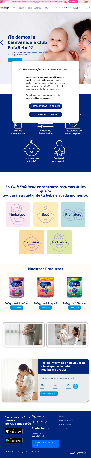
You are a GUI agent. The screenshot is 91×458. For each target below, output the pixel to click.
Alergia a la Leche (46, 8)
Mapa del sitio (63, 429)
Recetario (61, 7)
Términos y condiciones (66, 420)
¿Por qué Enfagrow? (75, 8)
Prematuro (73, 214)
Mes (55, 385)
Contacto (62, 416)
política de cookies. (41, 98)
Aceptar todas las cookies (45, 106)
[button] (89, 7)
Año (68, 385)
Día (42, 385)
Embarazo (15, 7)
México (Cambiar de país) (43, 443)
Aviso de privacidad (65, 425)
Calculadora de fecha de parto (73, 132)
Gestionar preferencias (45, 114)
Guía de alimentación (18, 132)
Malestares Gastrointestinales (38, 8)
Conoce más (17, 307)
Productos (66, 7)
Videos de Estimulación (46, 132)
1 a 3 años (31, 242)
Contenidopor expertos (59, 160)
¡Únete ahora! (14, 60)
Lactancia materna (30, 8)
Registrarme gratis (48, 393)
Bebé (45, 214)
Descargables (55, 7)
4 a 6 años (59, 242)
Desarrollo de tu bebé (21, 8)
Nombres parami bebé (32, 160)
